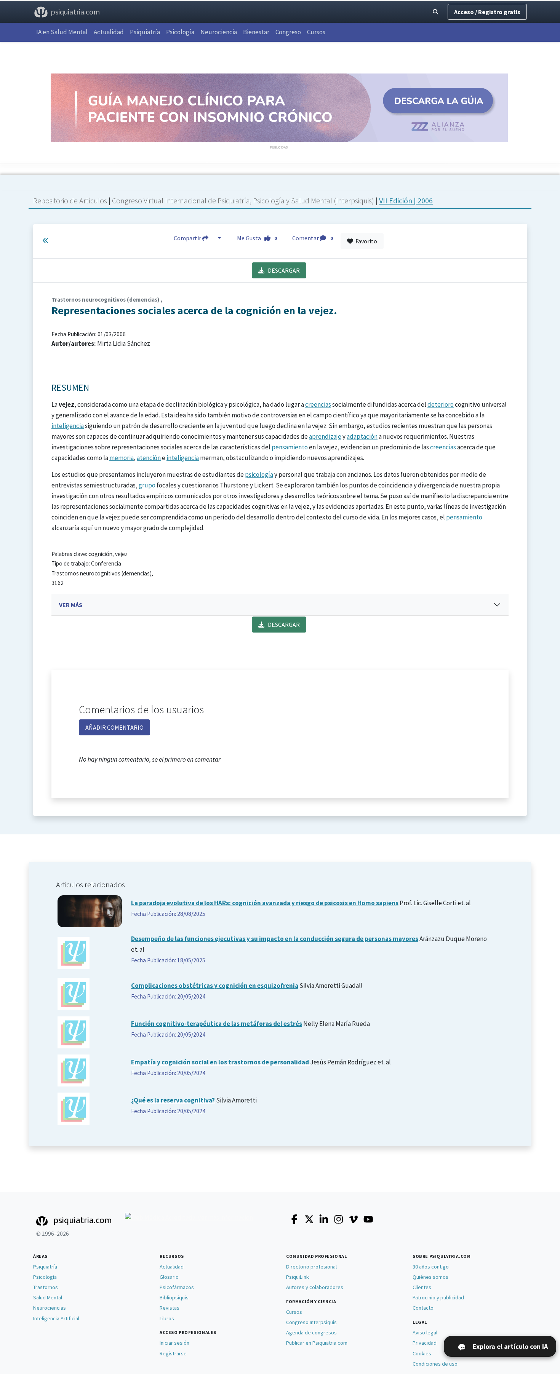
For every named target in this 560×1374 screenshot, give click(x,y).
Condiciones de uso (435, 1363)
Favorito (365, 241)
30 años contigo (431, 1266)
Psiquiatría (145, 32)
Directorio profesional (311, 1266)
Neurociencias (49, 1307)
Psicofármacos (177, 1287)
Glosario (169, 1276)
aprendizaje (325, 436)
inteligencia (67, 426)
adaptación (362, 436)
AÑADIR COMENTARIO (114, 727)
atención (149, 458)
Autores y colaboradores (314, 1287)
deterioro (440, 404)
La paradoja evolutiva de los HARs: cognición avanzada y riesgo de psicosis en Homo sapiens (264, 903)
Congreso (288, 32)
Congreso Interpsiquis (311, 1322)
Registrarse (173, 1353)
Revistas (169, 1307)
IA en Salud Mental (62, 32)
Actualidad (109, 32)
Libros (167, 1318)
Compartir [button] (188, 238)
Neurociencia (218, 32)
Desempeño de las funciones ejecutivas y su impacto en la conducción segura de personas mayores (274, 939)
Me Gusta (257, 238)
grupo (147, 485)
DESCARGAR (282, 270)
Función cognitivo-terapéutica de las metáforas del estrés (216, 1023)
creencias (318, 404)
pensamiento (290, 447)
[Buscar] (435, 12)
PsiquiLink (297, 1276)
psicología (259, 474)
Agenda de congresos (311, 1332)
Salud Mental (47, 1297)
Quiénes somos (430, 1276)
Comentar (312, 238)
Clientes (422, 1287)
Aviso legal (425, 1332)
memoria (121, 458)
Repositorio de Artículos (70, 200)
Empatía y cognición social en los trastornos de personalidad (220, 1062)
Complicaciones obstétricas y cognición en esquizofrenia (214, 985)
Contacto (423, 1307)
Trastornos (45, 1287)
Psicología (180, 32)
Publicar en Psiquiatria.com (316, 1342)
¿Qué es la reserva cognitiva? (173, 1100)
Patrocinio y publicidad (438, 1297)
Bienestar (256, 32)
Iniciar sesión (174, 1342)
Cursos (316, 32)
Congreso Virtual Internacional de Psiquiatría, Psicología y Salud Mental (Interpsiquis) (244, 200)
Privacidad (425, 1342)
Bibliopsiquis (174, 1297)
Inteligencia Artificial (56, 1318)
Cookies (422, 1353)
